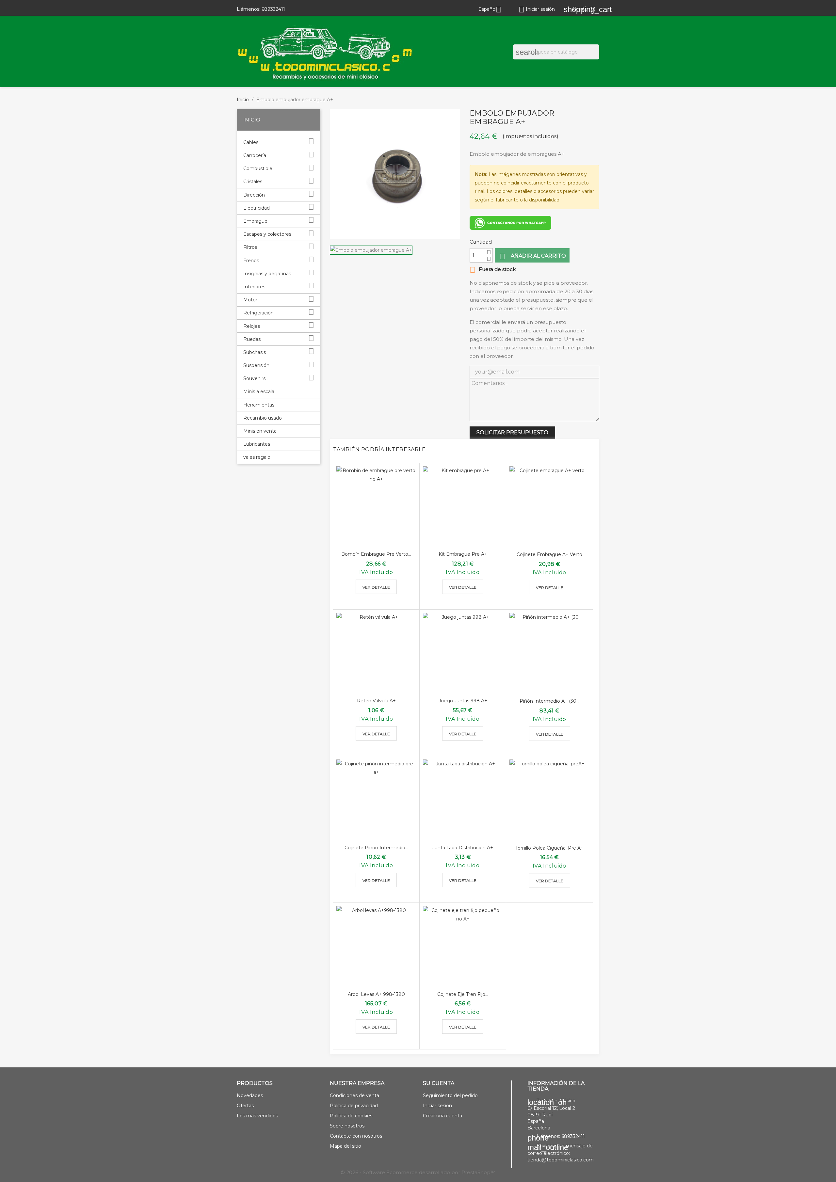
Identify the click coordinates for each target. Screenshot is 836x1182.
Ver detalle (376, 587)
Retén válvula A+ (376, 701)
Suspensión (256, 365)
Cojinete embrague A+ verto (549, 554)
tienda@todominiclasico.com (560, 1160)
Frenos (251, 261)
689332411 (273, 9)
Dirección (254, 195)
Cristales (252, 181)
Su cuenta (438, 1083)
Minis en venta (260, 431)
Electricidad (256, 208)
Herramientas (258, 405)
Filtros (250, 247)
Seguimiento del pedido (450, 1095)
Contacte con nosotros (356, 1136)
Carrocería (254, 155)
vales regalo (256, 457)
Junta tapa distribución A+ (462, 848)
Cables (250, 142)
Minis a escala (258, 391)
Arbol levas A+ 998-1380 (376, 994)
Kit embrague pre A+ (463, 554)
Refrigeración (258, 313)
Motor (250, 300)
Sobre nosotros (347, 1126)
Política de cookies (351, 1116)
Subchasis (254, 352)
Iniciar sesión (437, 1106)
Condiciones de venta (354, 1095)
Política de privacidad (354, 1106)
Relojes (251, 326)
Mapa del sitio (345, 1146)
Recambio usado (262, 418)
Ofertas (245, 1106)
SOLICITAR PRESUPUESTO (512, 432)
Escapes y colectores (267, 234)
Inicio (251, 120)
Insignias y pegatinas (267, 274)
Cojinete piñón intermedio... (376, 848)
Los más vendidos (257, 1116)
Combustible (257, 168)
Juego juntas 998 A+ (463, 701)
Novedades (250, 1095)
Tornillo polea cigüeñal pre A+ (549, 848)
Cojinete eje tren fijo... (462, 994)
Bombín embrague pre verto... (376, 554)
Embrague (255, 221)
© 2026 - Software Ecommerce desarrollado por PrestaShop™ (418, 1172)
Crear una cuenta (442, 1116)
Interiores (254, 287)
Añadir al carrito (532, 256)
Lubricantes (256, 444)
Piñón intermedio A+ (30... (549, 701)
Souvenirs (254, 378)
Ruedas (252, 339)
